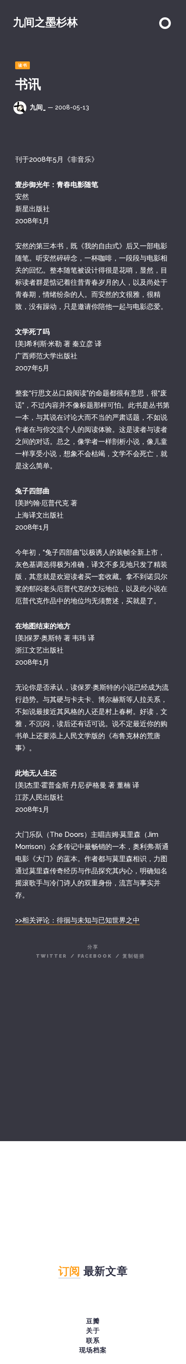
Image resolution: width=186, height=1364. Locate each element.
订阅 (69, 1270)
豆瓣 (93, 1321)
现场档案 (93, 1350)
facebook (94, 956)
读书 (23, 65)
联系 (93, 1341)
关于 (93, 1331)
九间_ (38, 107)
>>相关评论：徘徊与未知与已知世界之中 (77, 920)
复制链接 (133, 956)
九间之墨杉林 (45, 22)
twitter (51, 956)
